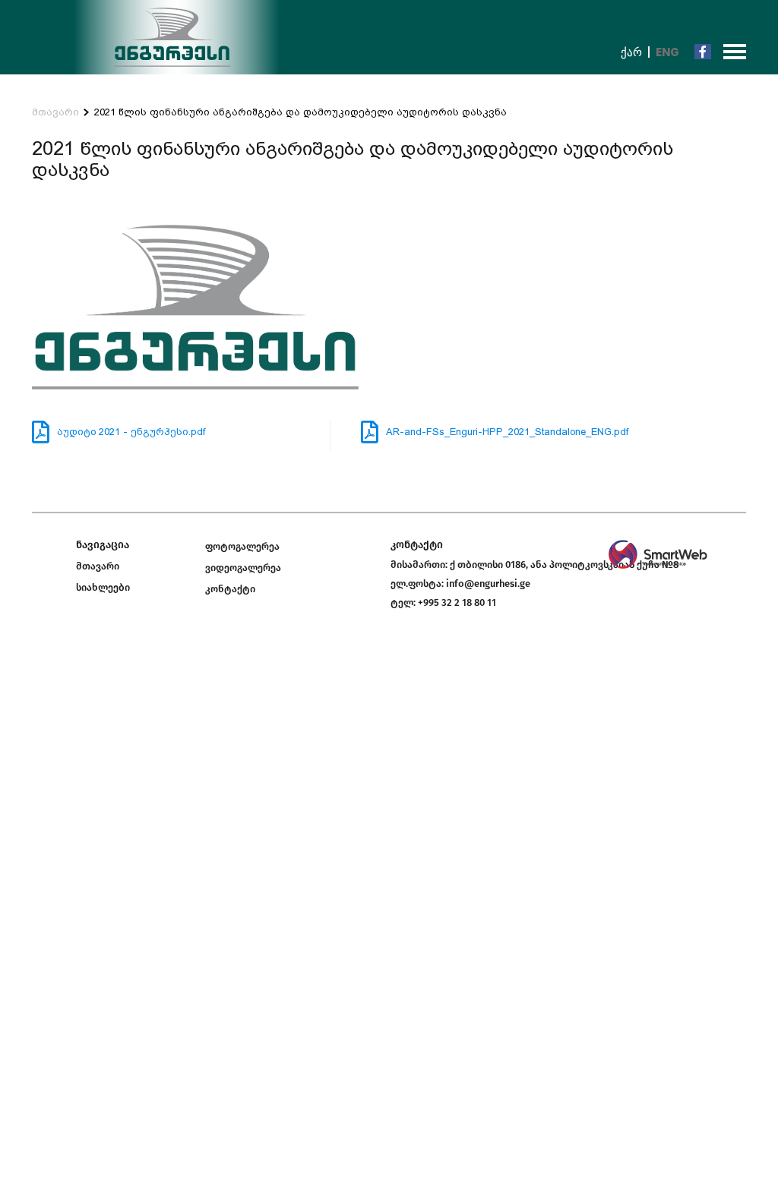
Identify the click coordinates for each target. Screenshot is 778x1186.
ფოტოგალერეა (242, 546)
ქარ (631, 52)
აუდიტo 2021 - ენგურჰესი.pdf (131, 431)
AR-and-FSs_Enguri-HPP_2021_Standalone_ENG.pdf (507, 431)
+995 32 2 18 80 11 (457, 602)
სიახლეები (103, 587)
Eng (667, 52)
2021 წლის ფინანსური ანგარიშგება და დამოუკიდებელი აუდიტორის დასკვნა (300, 112)
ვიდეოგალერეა (243, 567)
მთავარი (55, 112)
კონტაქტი (230, 589)
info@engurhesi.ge (488, 583)
